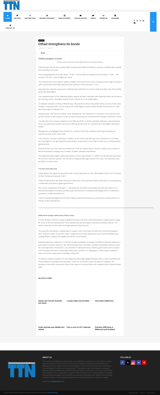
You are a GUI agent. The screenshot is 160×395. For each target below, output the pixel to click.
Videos (93, 18)
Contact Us (10, 28)
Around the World (47, 18)
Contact (142, 393)
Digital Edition (81, 18)
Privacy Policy (151, 393)
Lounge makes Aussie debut (78, 301)
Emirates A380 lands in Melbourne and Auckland (105, 328)
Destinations (30, 18)
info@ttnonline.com (57, 381)
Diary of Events (64, 18)
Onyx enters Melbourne (104, 301)
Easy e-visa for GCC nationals (79, 327)
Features (17, 18)
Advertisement (133, 393)
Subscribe (115, 18)
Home (7, 18)
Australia (41, 40)
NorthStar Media (53, 392)
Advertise (103, 18)
